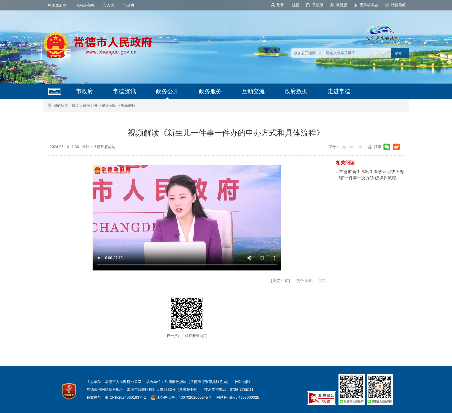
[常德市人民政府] (98, 45)
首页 (75, 105)
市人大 (108, 5)
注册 (296, 5)
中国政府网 (57, 5)
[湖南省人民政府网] (380, 389)
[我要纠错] (280, 280)
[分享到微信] (386, 147)
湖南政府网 (85, 5)
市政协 (128, 5)
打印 (377, 147)
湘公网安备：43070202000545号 (184, 397)
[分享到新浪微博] (396, 147)
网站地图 (242, 382)
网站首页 (54, 91)
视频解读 (128, 105)
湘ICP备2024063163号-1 (125, 397)
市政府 (84, 91)
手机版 (317, 5)
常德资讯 (124, 91)
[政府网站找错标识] (321, 398)
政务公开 (167, 91)
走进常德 (339, 91)
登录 (280, 5)
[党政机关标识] (69, 391)
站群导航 (398, 5)
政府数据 (296, 91)
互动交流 (253, 91)
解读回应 (109, 105)
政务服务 (210, 91)
